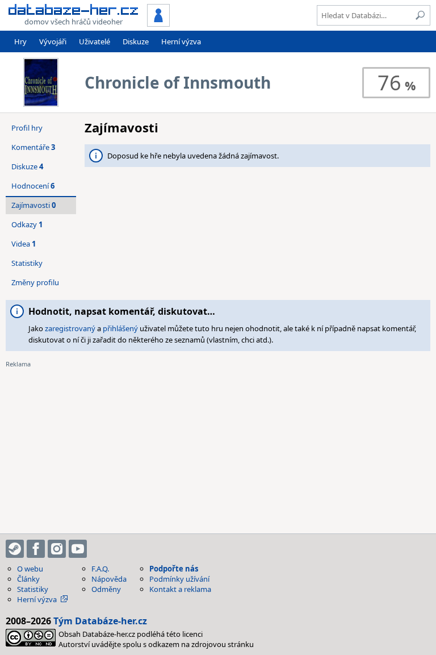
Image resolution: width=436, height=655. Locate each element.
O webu (30, 569)
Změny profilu (35, 282)
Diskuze (136, 41)
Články (28, 579)
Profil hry (27, 128)
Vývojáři (52, 41)
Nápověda (109, 579)
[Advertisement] (218, 448)
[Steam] (15, 549)
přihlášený (120, 328)
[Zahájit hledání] (420, 15)
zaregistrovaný (70, 328)
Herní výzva (181, 41)
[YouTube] (78, 549)
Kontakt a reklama (180, 589)
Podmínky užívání (179, 579)
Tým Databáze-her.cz (100, 621)
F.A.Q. (100, 569)
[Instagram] (57, 549)
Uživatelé (94, 41)
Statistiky (27, 263)
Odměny (106, 589)
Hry (20, 41)
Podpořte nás (173, 569)
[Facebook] (36, 549)
